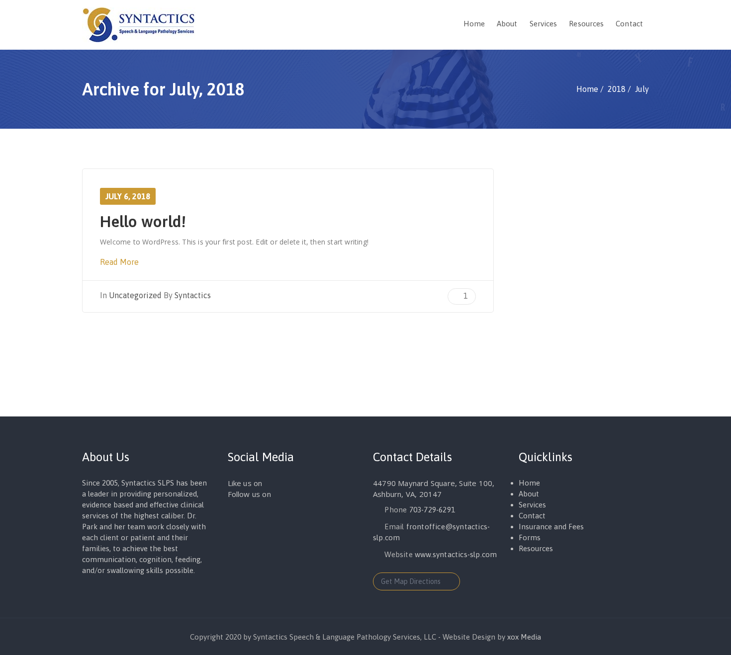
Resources (586, 23)
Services (543, 23)
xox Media (524, 637)
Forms (530, 537)
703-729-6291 (432, 509)
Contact (629, 23)
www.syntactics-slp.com (456, 554)
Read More (120, 261)
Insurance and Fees (551, 526)
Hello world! (143, 221)
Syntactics (193, 295)
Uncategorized (135, 295)
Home (474, 23)
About (507, 23)
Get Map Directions (411, 581)
